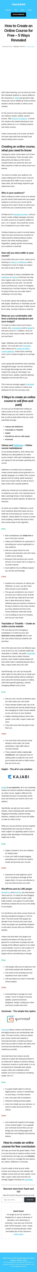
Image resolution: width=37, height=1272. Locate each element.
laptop (29, 328)
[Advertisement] (18, 69)
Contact (30, 10)
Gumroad (5, 1030)
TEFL (16, 10)
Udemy (15, 277)
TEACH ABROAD (18, 14)
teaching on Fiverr (20, 214)
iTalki (17, 98)
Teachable (27, 346)
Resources (8, 10)
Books (22, 10)
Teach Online (31, 46)
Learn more (18, 1234)
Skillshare (5, 277)
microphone (17, 328)
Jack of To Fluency (19, 119)
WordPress (5, 892)
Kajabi (4, 787)
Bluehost (18, 892)
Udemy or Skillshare (19, 262)
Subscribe (29, 1200)
